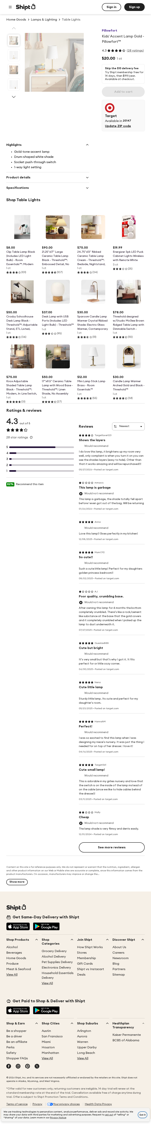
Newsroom (120, 958)
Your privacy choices (66, 1104)
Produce (12, 963)
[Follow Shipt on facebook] (8, 1066)
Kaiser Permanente (126, 1034)
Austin (46, 1030)
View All (11, 974)
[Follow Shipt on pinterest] (27, 1066)
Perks (10, 1047)
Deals (81, 974)
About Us (119, 947)
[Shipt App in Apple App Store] (18, 926)
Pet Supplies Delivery (57, 962)
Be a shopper (16, 1030)
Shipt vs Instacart (90, 969)
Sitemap (118, 974)
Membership (86, 958)
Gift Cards (85, 963)
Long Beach (86, 1052)
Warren (82, 1041)
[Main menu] (10, 7)
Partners (118, 969)
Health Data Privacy (98, 1104)
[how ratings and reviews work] (31, 437)
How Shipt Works (90, 947)
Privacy (37, 1104)
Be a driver (14, 1036)
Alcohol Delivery (54, 956)
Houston (48, 1047)
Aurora (82, 1036)
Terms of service (17, 1104)
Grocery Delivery (54, 951)
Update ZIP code (118, 126)
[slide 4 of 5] (14, 84)
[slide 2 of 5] (14, 55)
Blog (115, 963)
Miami (46, 1041)
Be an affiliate (16, 1041)
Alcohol (12, 947)
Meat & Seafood (18, 969)
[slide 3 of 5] (14, 70)
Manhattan (50, 1052)
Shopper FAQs (17, 1058)
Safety (11, 1052)
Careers (118, 952)
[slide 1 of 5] (14, 40)
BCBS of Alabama (125, 1040)
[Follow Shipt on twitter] (37, 1066)
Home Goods (16, 958)
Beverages (14, 952)
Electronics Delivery (56, 967)
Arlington (84, 1030)
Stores (82, 952)
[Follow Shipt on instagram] (18, 1066)
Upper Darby (87, 1047)
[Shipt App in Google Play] (46, 926)
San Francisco (52, 1036)
